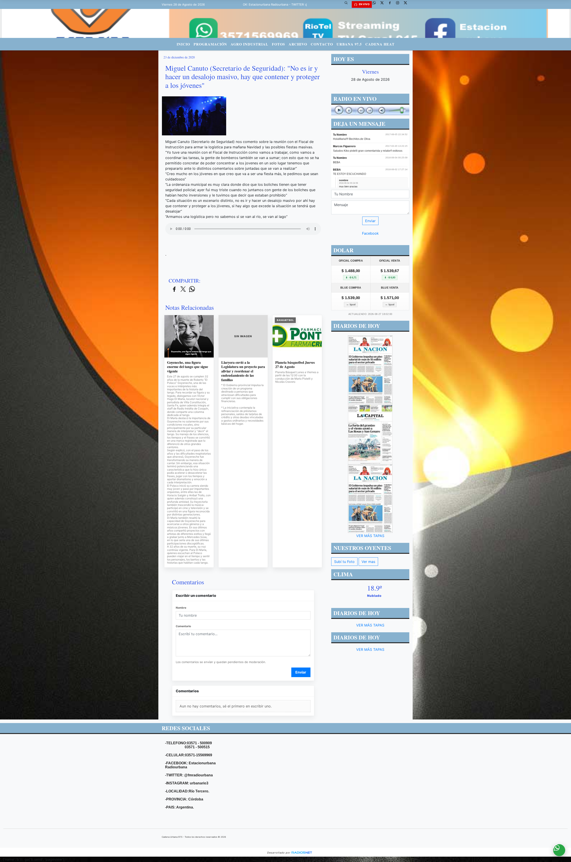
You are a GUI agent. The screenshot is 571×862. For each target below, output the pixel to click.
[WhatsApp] (376, 4)
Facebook (370, 233)
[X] (383, 4)
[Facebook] (391, 4)
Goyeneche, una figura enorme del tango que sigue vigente (187, 366)
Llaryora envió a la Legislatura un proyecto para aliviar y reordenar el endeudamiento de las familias (243, 371)
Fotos (278, 44)
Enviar (300, 672)
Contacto (322, 44)
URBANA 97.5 (349, 44)
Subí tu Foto (344, 561)
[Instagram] (399, 4)
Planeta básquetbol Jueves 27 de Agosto (295, 364)
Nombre (181, 607)
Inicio (183, 44)
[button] (348, 4)
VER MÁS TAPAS (370, 535)
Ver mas (368, 561)
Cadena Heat (380, 44)
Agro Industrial (249, 44)
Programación (210, 44)
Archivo (298, 44)
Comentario (183, 626)
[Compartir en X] (183, 289)
